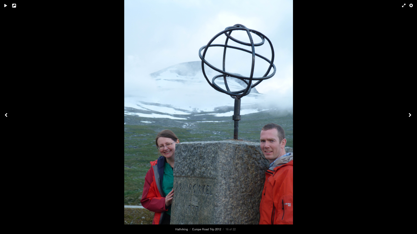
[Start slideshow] (6, 5)
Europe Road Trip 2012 (206, 229)
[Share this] (17, 5)
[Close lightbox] (411, 5)
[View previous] (6, 117)
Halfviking (181, 229)
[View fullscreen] (401, 5)
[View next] (410, 117)
